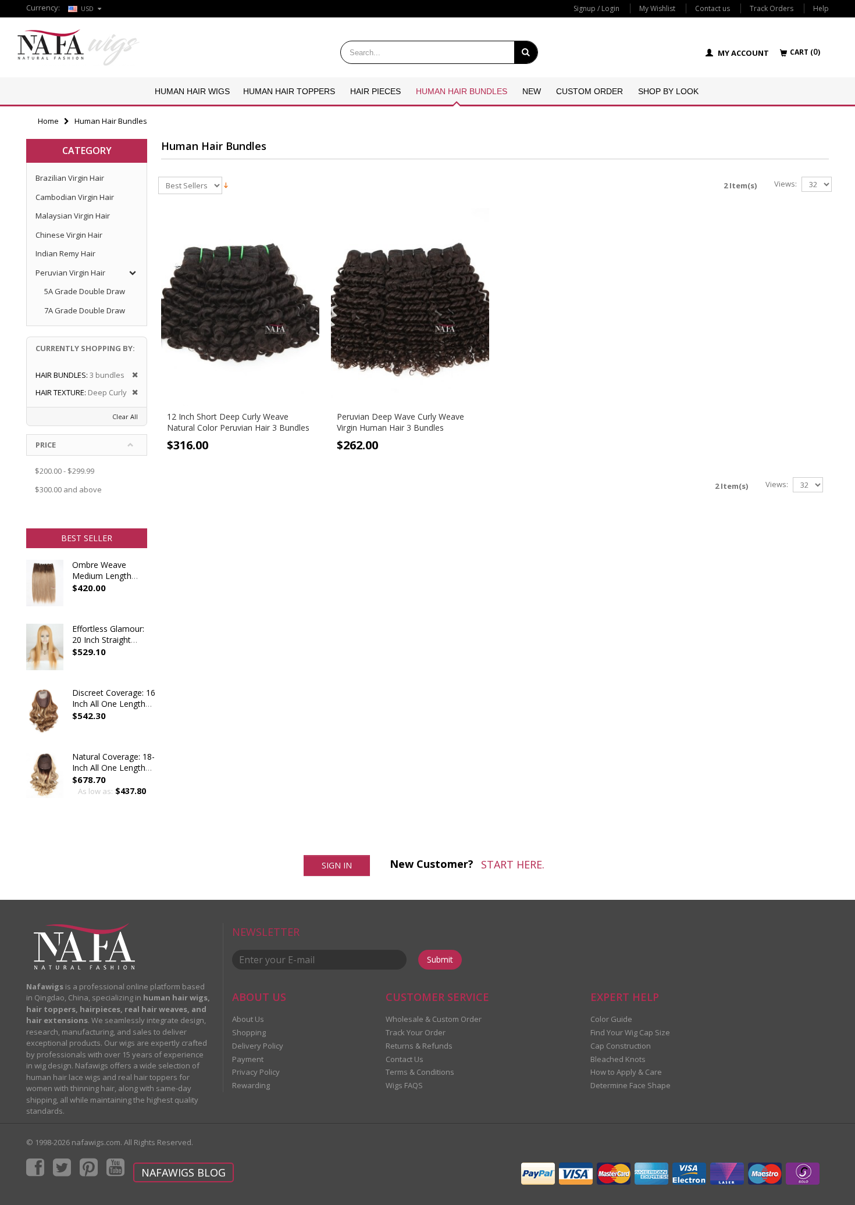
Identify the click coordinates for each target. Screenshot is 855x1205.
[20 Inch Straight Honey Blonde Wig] (44, 653)
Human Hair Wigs (192, 91)
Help (821, 8)
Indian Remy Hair (65, 253)
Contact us (712, 8)
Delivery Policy (257, 1045)
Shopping (249, 1032)
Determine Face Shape (630, 1085)
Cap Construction (620, 1045)
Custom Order (589, 91)
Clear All (125, 416)
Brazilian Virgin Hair (69, 178)
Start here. (512, 864)
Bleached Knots (618, 1059)
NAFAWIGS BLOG (183, 1172)
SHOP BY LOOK (668, 91)
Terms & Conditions (420, 1072)
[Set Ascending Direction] (226, 184)
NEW (531, 91)
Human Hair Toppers (289, 91)
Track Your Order (416, 1032)
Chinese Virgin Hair (68, 235)
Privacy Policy (256, 1072)
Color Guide (611, 1019)
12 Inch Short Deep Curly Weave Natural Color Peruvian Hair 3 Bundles (238, 422)
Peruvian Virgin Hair (70, 272)
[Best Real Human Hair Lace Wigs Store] (78, 47)
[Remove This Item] (131, 375)
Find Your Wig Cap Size (630, 1032)
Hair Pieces (375, 91)
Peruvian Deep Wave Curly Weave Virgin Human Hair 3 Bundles (400, 422)
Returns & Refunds (419, 1045)
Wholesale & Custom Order (434, 1019)
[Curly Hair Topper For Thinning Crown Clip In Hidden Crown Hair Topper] (44, 781)
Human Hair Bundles (461, 91)
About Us (248, 1019)
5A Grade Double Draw (84, 291)
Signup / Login (596, 8)
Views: (785, 184)
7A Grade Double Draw (84, 310)
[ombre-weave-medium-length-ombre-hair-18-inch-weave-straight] (44, 589)
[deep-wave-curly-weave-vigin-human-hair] (410, 307)
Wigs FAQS (404, 1085)
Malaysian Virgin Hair (72, 215)
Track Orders (771, 8)
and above (68, 489)
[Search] (525, 52)
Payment (247, 1059)
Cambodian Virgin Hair (74, 197)
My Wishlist (657, 8)
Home (48, 121)
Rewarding (251, 1085)
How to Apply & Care (626, 1072)
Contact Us (404, 1059)
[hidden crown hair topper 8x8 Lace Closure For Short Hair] (44, 717)
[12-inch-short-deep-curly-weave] (240, 307)
